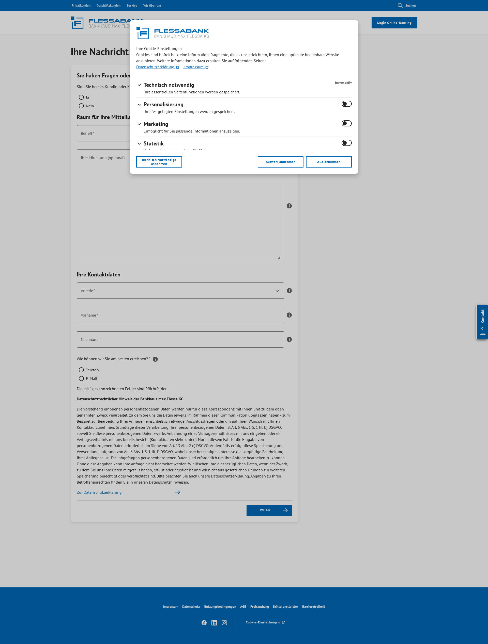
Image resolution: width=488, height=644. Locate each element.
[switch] (347, 104)
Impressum (194, 66)
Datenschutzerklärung (155, 66)
